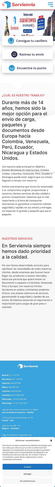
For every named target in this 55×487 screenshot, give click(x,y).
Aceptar (27, 466)
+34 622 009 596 (14, 399)
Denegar (27, 474)
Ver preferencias (27, 481)
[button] (51, 440)
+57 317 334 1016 (14, 403)
